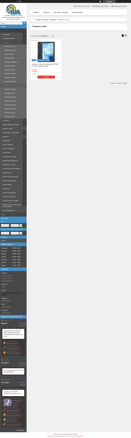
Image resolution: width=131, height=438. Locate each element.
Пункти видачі (77, 12)
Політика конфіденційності (76, 436)
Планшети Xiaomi (10, 70)
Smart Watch (6, 152)
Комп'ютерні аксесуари (10, 177)
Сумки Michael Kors (9, 210)
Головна (36, 12)
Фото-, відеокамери (9, 181)
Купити (46, 77)
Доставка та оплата (61, 12)
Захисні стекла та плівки (11, 201)
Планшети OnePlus (10, 105)
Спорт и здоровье (8, 148)
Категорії (4, 30)
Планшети (6, 42)
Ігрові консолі (7, 173)
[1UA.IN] (13, 9)
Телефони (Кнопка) (9, 38)
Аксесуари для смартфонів (11, 169)
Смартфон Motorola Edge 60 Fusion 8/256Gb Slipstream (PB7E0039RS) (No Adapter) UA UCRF (12, 333)
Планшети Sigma (10, 58)
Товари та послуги (42, 19)
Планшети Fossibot (10, 74)
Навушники (6, 140)
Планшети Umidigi (10, 109)
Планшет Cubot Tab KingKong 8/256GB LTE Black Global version (45, 65)
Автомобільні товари (9, 156)
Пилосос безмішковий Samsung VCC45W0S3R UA (13, 371)
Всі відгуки (20, 430)
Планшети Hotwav (10, 101)
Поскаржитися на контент (59, 436)
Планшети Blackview (11, 62)
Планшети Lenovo (10, 46)
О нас (3, 214)
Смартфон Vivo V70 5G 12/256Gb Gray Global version (12, 392)
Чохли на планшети (9, 197)
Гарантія (46, 12)
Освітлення (6, 189)
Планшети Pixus (9, 54)
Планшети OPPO (10, 93)
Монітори (6, 136)
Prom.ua (75, 434)
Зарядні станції (7, 128)
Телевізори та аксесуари (11, 132)
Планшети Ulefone (10, 81)
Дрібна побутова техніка (11, 124)
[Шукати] (25, 23)
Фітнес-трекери (8, 144)
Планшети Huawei (10, 66)
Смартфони (6, 34)
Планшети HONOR (10, 97)
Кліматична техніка (9, 165)
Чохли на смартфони (9, 193)
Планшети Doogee (10, 89)
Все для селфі (7, 185)
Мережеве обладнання (10, 161)
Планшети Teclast (10, 113)
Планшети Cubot (10, 85)
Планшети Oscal (9, 116)
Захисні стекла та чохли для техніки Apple (12, 205)
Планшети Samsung (10, 50)
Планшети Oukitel (10, 77)
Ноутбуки (6, 120)
